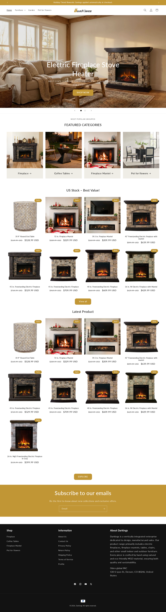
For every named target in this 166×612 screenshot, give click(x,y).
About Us (62, 537)
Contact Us (63, 541)
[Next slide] (91, 110)
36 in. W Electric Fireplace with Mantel (141, 287)
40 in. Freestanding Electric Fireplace (102, 287)
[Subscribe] (104, 509)
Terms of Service (65, 559)
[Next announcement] (158, 2)
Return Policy (64, 550)
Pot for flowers (139, 173)
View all (83, 301)
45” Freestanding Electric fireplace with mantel (141, 237)
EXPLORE (83, 477)
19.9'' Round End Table (24, 236)
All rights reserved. (89, 606)
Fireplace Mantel (101, 173)
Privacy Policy (64, 546)
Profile (61, 564)
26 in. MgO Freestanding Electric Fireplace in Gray (24, 457)
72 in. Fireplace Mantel (63, 236)
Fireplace (23, 173)
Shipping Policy (65, 555)
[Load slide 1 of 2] (81, 111)
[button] (20, 10)
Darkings (79, 606)
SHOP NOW (83, 92)
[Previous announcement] (7, 2)
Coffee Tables (62, 173)
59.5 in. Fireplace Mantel (102, 236)
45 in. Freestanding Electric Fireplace (25, 287)
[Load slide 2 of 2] (85, 111)
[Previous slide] (74, 110)
